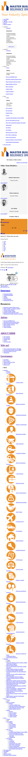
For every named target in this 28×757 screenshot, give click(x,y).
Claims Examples (10, 91)
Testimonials (8, 125)
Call (26, 230)
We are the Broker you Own (9, 351)
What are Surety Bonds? (9, 310)
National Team (9, 113)
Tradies (5, 296)
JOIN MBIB (5, 285)
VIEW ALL (11, 46)
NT (4, 250)
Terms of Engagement (11, 137)
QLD (4, 241)
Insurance (5, 290)
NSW (4, 244)
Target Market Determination (12, 142)
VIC (4, 242)
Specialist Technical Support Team (13, 79)
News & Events (7, 341)
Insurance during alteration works (11, 312)
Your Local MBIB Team (11, 77)
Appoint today (5, 222)
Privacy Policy (6, 361)
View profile (4, 182)
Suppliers (5, 297)
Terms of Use (6, 364)
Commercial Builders (8, 295)
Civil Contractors (7, 299)
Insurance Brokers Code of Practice (14, 139)
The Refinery (10, 267)
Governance (6, 356)
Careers (7, 115)
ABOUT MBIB (8, 333)
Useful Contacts (9, 94)
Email (3, 233)
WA (4, 246)
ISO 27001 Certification (11, 135)
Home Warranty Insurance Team (13, 81)
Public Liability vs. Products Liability (11, 308)
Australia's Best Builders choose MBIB (12, 350)
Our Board (8, 127)
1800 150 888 (8, 21)
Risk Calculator (6, 326)
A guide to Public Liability (9, 311)
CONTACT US (5, 287)
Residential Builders (8, 294)
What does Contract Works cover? (11, 307)
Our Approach (9, 110)
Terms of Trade (6, 363)
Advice (4, 317)
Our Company (9, 108)
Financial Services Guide (11, 132)
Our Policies (8, 130)
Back (8, 371)
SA (4, 245)
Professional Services (8, 300)
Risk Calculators (9, 86)
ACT (4, 248)
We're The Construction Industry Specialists (16, 122)
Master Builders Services (11, 84)
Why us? (5, 345)
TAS (4, 249)
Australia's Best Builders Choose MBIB (15, 118)
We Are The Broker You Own (12, 120)
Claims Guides (9, 89)
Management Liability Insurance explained (13, 313)
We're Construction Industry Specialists (12, 348)
